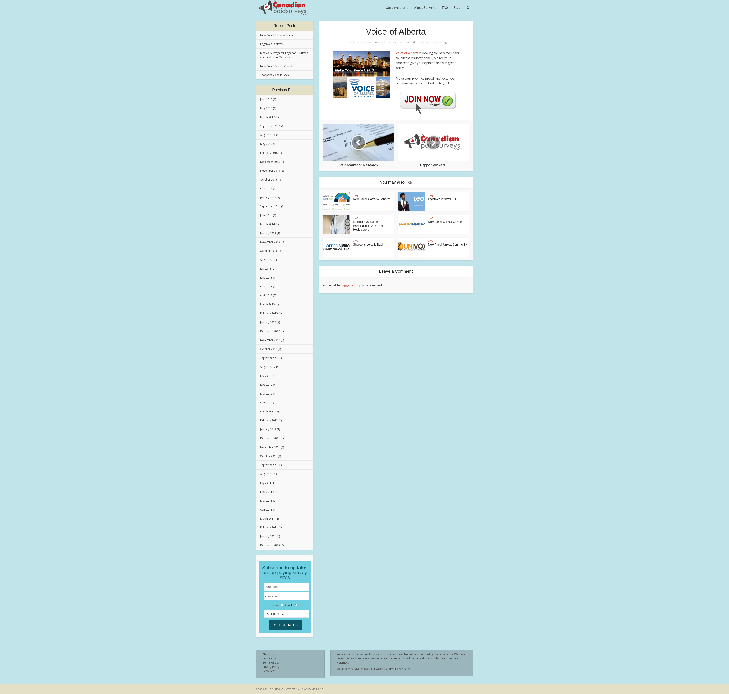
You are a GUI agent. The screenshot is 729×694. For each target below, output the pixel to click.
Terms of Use (271, 662)
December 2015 (270, 161)
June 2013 (266, 277)
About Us (268, 654)
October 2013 (268, 251)
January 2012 (268, 429)
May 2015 (266, 188)
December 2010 (270, 545)
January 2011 (268, 536)
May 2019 (266, 108)
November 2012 (270, 340)
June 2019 (266, 99)
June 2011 (266, 491)
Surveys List (395, 7)
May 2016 (266, 144)
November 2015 (270, 170)
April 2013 (266, 295)
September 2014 (270, 206)
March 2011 (267, 518)
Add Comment (420, 42)
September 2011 (270, 465)
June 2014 (266, 215)
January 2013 (268, 322)
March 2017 (267, 117)
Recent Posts (285, 26)
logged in (348, 285)
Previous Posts (284, 90)
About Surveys (425, 7)
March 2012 (267, 411)
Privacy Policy (271, 667)
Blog (457, 7)
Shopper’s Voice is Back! (275, 75)
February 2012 (269, 420)
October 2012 (268, 349)
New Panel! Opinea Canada (276, 66)
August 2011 (267, 474)
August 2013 (267, 259)
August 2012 (267, 367)
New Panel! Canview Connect (278, 35)
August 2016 (267, 135)
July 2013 (265, 268)
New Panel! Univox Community (447, 244)
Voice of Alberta (407, 53)
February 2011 (269, 527)
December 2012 (270, 331)
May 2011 (266, 500)
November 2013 (270, 242)
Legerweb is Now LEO (273, 44)
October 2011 (268, 456)
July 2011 (265, 483)
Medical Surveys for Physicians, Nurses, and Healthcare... (368, 225)
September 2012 (270, 358)
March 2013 (267, 304)
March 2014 (267, 224)
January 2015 (268, 197)
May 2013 (266, 286)
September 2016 (270, 126)
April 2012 (266, 402)
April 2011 (266, 509)
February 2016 (269, 153)
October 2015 (268, 179)
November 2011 (270, 447)
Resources (269, 671)
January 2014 (268, 233)
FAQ (445, 7)
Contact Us (269, 658)
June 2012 (266, 384)
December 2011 (270, 438)
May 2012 (266, 393)
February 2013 (269, 313)
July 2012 (265, 375)
